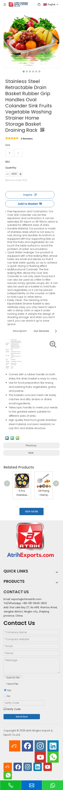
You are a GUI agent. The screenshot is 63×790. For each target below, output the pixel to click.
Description (20, 331)
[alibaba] (14, 745)
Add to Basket (28, 204)
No (8, 696)
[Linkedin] (53, 745)
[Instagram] (40, 745)
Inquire (27, 195)
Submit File (13, 677)
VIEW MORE (31, 511)
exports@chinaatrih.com (26, 599)
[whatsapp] (53, 757)
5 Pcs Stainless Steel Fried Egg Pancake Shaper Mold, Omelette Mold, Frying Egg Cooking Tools (20, 493)
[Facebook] (27, 745)
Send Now (22, 716)
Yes (8, 690)
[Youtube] (40, 757)
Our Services (41, 331)
